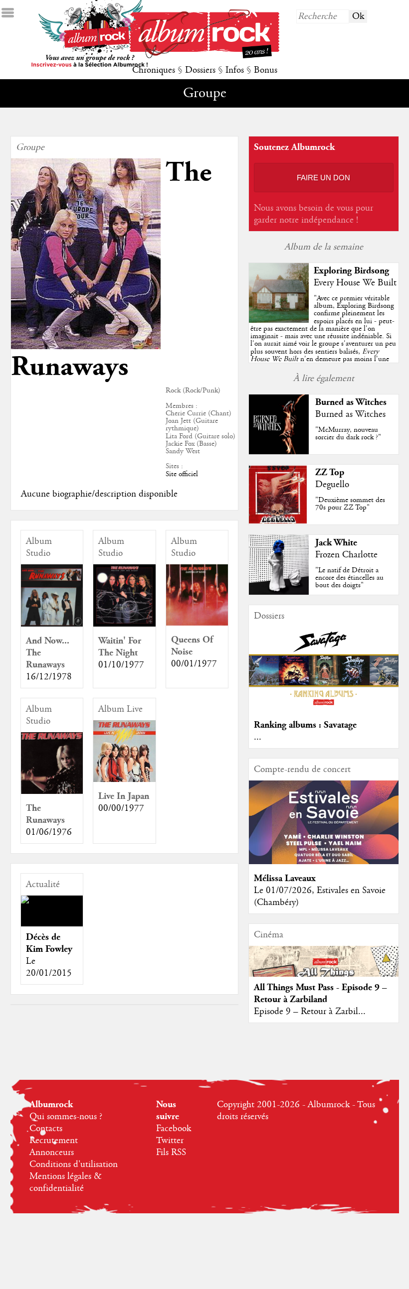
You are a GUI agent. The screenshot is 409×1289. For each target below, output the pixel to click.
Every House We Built (355, 283)
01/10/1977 (121, 665)
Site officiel (182, 474)
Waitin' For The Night (119, 646)
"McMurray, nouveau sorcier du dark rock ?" (348, 433)
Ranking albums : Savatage (305, 725)
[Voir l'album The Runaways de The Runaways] (52, 791)
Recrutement (53, 1141)
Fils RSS (171, 1153)
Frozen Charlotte (346, 555)
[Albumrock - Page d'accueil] (204, 56)
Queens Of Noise (192, 645)
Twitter (170, 1141)
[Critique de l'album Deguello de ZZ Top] (279, 522)
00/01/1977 (194, 664)
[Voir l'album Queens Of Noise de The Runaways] (197, 623)
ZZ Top (329, 472)
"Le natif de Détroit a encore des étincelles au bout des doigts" (349, 577)
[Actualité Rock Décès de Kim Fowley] (52, 899)
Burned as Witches (351, 402)
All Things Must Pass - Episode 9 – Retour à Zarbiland (320, 993)
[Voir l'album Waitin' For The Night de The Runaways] (124, 624)
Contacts (45, 1129)
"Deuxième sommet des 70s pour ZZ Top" (350, 504)
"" (323, 340)
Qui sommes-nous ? (65, 1117)
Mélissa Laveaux (285, 878)
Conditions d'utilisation (73, 1164)
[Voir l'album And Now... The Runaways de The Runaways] (52, 624)
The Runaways (45, 814)
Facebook (173, 1129)
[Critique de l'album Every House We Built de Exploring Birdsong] (279, 320)
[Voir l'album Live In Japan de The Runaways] (124, 779)
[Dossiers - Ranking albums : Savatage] (324, 708)
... (257, 737)
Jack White (336, 542)
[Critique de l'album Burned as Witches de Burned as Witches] (279, 452)
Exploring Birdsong (351, 270)
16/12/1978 (49, 677)
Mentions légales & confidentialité (65, 1182)
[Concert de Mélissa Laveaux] (324, 862)
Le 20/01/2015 (49, 967)
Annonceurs (51, 1153)
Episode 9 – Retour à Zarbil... (310, 1012)
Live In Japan (123, 796)
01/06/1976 (49, 832)
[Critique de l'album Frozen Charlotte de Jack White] (279, 592)
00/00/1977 (121, 808)
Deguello (332, 485)
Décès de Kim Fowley (49, 943)
